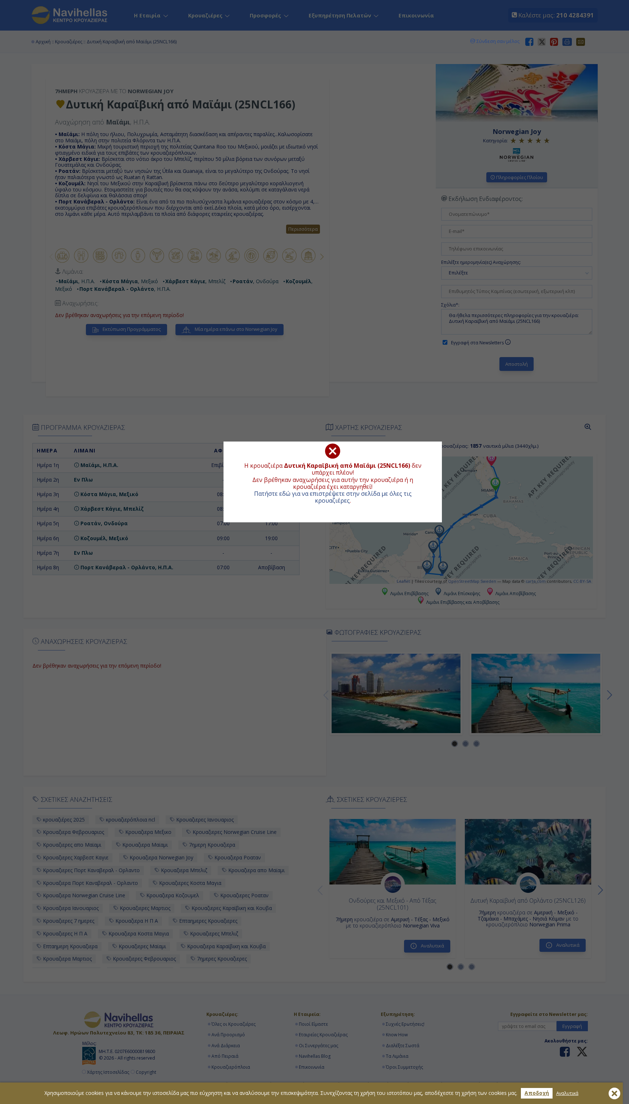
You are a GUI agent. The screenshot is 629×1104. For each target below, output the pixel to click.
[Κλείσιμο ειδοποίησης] (614, 1093)
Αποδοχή (537, 1092)
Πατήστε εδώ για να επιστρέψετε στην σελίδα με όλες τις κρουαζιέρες (333, 497)
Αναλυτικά (567, 1093)
